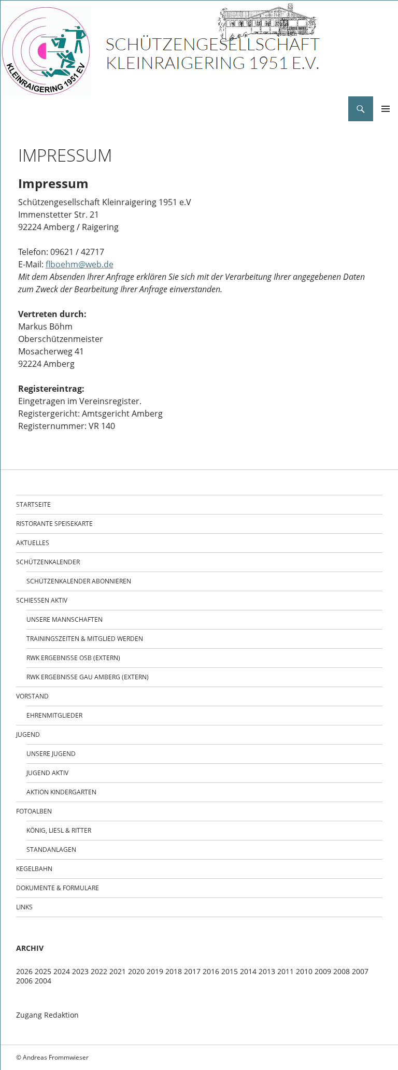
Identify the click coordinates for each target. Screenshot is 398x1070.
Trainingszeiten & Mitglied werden (84, 638)
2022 (99, 971)
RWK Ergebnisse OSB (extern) (73, 657)
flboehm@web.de (79, 264)
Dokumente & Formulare (57, 887)
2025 (43, 971)
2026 (24, 971)
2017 (192, 971)
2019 (155, 971)
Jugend (28, 734)
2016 (211, 971)
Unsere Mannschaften (64, 619)
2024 (61, 971)
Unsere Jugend (51, 753)
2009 (323, 971)
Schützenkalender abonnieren (78, 581)
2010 (304, 971)
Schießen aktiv (41, 600)
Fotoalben (34, 811)
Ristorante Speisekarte (54, 523)
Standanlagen (51, 849)
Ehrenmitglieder (54, 715)
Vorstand (32, 696)
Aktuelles (32, 542)
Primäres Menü (385, 108)
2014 (248, 971)
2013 (267, 971)
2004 (43, 981)
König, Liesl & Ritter (58, 830)
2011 (285, 971)
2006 (24, 981)
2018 (173, 971)
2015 (229, 971)
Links (24, 907)
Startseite (33, 504)
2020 (136, 971)
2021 (117, 971)
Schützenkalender (48, 562)
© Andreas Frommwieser (52, 1057)
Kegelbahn (34, 868)
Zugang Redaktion (47, 1015)
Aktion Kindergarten (61, 792)
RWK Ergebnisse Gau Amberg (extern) (87, 677)
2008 (341, 971)
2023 (80, 971)
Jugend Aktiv (47, 772)
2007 (360, 971)
